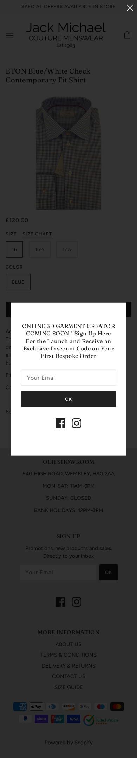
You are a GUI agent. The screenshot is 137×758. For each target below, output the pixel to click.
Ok (68, 399)
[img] (60, 423)
